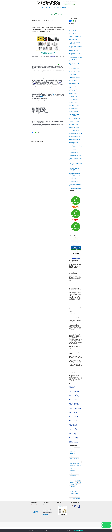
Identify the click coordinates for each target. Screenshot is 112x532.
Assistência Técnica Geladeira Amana (75, 151)
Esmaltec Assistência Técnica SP (74, 117)
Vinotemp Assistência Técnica (73, 48)
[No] (110, 530)
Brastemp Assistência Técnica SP (74, 99)
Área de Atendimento (52, 524)
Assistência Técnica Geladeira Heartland (75, 146)
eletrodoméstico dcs (72, 486)
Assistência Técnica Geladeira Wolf (74, 136)
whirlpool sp (78, 498)
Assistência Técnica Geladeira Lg (74, 152)
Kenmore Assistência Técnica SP (74, 130)
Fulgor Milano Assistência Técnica (74, 62)
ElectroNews (49, 127)
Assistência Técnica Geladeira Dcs (74, 183)
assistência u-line (72, 478)
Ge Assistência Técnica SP (73, 106)
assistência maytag (72, 461)
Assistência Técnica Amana (54, 145)
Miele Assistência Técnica (73, 78)
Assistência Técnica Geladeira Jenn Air (75, 142)
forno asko (71, 493)
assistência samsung (72, 465)
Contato (73, 524)
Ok (74, 530)
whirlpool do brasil (72, 498)
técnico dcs (78, 496)
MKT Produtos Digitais (68, 528)
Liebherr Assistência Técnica (73, 87)
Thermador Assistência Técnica (74, 74)
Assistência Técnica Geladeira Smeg (74, 139)
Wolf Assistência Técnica (73, 95)
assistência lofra (77, 460)
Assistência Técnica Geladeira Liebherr (75, 137)
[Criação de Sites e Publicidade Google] (76, 506)
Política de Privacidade (79, 530)
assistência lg (71, 460)
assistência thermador (73, 470)
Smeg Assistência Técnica (73, 81)
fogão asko (76, 489)
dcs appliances (72, 484)
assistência (71, 448)
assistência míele (78, 461)
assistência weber (78, 478)
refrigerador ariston (72, 496)
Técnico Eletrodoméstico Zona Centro (75, 188)
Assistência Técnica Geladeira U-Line (75, 175)
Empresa (41, 524)
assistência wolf (79, 480)
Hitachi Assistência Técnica (73, 32)
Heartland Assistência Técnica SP (74, 120)
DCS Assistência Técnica (73, 90)
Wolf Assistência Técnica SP (73, 124)
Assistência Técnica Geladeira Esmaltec (75, 177)
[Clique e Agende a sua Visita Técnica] (75, 213)
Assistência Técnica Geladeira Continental (75, 154)
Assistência (37, 524)
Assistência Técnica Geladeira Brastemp (75, 145)
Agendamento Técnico (67, 524)
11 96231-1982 (60, 14)
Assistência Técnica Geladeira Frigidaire (75, 143)
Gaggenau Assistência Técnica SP (74, 118)
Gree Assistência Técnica (73, 29)
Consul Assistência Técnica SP (74, 105)
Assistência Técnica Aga (36, 145)
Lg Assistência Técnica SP (73, 109)
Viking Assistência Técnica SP (73, 126)
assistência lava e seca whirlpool (74, 458)
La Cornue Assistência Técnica (74, 68)
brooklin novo (78, 482)
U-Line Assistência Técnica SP (74, 127)
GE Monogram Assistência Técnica (74, 71)
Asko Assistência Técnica (73, 55)
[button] (51, 7)
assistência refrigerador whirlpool (74, 463)
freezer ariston (76, 493)
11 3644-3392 (35, 512)
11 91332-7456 (52, 14)
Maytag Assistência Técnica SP (74, 112)
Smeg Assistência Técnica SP (73, 123)
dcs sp (76, 484)
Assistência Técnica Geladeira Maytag (75, 155)
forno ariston (76, 491)
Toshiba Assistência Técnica (73, 33)
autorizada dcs (72, 482)
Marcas (48, 524)
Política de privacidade (60, 524)
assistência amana (76, 448)
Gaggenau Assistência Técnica (74, 83)
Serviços (44, 524)
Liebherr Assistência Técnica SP (74, 114)
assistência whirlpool (73, 480)
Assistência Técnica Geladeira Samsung (75, 178)
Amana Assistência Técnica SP (74, 115)
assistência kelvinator (73, 453)
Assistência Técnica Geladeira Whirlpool (75, 180)
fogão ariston (71, 489)
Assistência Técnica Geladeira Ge (74, 181)
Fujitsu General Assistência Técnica (74, 35)
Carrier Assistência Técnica (73, 30)
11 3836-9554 (35, 511)
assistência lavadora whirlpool (74, 456)
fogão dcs (71, 491)
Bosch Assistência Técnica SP (73, 102)
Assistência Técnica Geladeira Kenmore (75, 148)
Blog (75, 524)
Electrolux (41, 96)
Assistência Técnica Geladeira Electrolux (75, 133)
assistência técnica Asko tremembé (74, 475)
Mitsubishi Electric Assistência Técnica (75, 36)
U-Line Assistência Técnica (73, 50)
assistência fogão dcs (73, 451)
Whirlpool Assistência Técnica (73, 39)
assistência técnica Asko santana (74, 473)
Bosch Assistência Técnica (73, 80)
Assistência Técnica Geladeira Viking (74, 134)
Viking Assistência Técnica (73, 93)
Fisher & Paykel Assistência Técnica (74, 77)
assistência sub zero (72, 468)
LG (53, 94)
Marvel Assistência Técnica (73, 51)
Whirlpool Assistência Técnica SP (74, 108)
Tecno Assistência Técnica (73, 84)
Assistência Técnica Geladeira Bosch (74, 140)
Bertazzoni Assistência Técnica (74, 86)
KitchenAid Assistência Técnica (74, 92)
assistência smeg (79, 465)
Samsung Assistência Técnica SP (74, 111)
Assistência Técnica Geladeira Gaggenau (75, 149)
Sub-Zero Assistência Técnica (73, 96)
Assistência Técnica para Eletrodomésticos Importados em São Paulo (75, 26)
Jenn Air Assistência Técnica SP (74, 121)
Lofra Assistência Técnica (73, 89)
